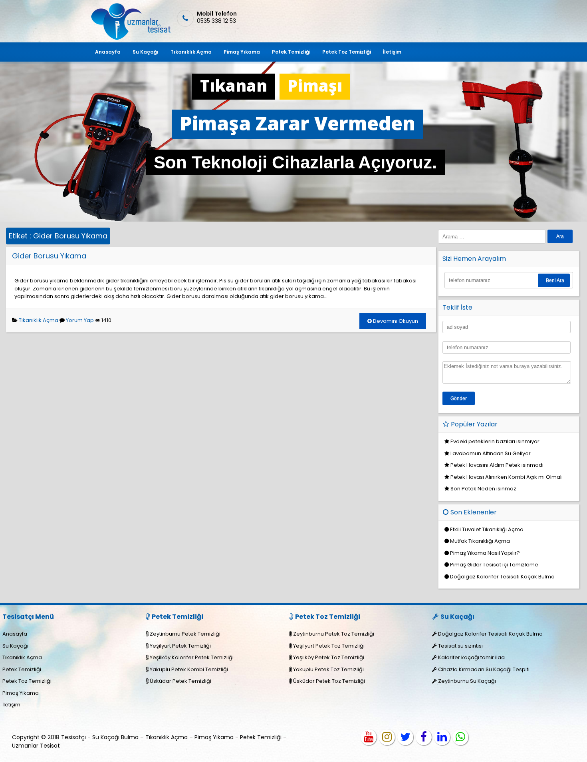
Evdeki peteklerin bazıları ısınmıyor (494, 441)
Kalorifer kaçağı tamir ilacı (472, 657)
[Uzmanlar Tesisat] (130, 38)
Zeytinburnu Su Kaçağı (467, 681)
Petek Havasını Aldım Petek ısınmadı (496, 465)
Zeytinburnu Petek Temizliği (185, 634)
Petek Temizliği (291, 51)
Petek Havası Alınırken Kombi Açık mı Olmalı (506, 477)
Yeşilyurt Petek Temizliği (180, 646)
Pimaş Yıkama (242, 51)
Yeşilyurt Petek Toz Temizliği (329, 646)
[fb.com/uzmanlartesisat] (424, 737)
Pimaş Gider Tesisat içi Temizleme (494, 564)
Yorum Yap (80, 320)
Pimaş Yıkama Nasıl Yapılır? (485, 553)
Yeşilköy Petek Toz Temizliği (328, 657)
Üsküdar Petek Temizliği (180, 681)
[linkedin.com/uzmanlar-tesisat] (442, 737)
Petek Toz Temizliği (346, 51)
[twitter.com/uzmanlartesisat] (405, 737)
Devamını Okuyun (395, 321)
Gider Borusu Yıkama (49, 256)
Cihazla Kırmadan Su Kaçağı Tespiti (483, 669)
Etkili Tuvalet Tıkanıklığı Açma (487, 529)
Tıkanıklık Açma (191, 51)
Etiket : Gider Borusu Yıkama (58, 236)
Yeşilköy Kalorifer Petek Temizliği (192, 657)
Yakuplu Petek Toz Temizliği (328, 669)
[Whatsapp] (460, 737)
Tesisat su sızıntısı (460, 646)
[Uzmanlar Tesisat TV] (369, 737)
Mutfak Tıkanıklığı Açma (480, 541)
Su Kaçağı (146, 51)
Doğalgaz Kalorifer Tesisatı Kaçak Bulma (502, 576)
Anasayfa (108, 51)
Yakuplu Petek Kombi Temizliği (189, 669)
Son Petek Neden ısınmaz (483, 488)
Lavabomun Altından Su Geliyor (490, 453)
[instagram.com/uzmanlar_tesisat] (387, 737)
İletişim (392, 51)
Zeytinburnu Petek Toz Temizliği (333, 634)
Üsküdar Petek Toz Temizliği (329, 681)
